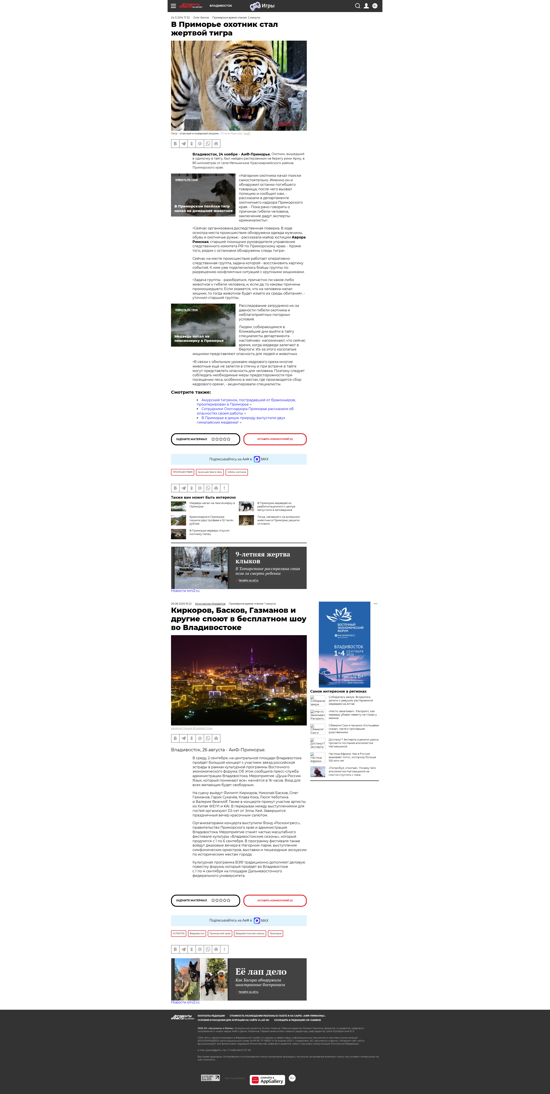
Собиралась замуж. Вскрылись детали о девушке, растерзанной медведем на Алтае (351, 700)
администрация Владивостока (191, 728)
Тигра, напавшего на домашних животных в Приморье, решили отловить (278, 520)
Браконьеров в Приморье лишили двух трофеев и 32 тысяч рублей (211, 520)
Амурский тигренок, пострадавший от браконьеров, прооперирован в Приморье (246, 402)
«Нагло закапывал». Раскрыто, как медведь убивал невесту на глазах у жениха (353, 715)
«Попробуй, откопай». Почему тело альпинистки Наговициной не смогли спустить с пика (352, 771)
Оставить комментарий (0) (275, 439)
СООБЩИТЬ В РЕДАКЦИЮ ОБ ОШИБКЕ (297, 1020)
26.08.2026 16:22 (181, 603)
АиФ (247, 133)
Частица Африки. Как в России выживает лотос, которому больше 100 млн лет (352, 757)
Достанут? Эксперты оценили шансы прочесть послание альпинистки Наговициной (354, 743)
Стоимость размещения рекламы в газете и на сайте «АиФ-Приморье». (278, 1015)
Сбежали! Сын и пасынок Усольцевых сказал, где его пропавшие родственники (354, 729)
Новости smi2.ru (185, 591)
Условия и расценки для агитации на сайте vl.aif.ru (233, 1020)
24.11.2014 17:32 (180, 17)
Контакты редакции (211, 1015)
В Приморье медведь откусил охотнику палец (209, 532)
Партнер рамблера (235, 1078)
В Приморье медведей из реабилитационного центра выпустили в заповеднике (276, 506)
